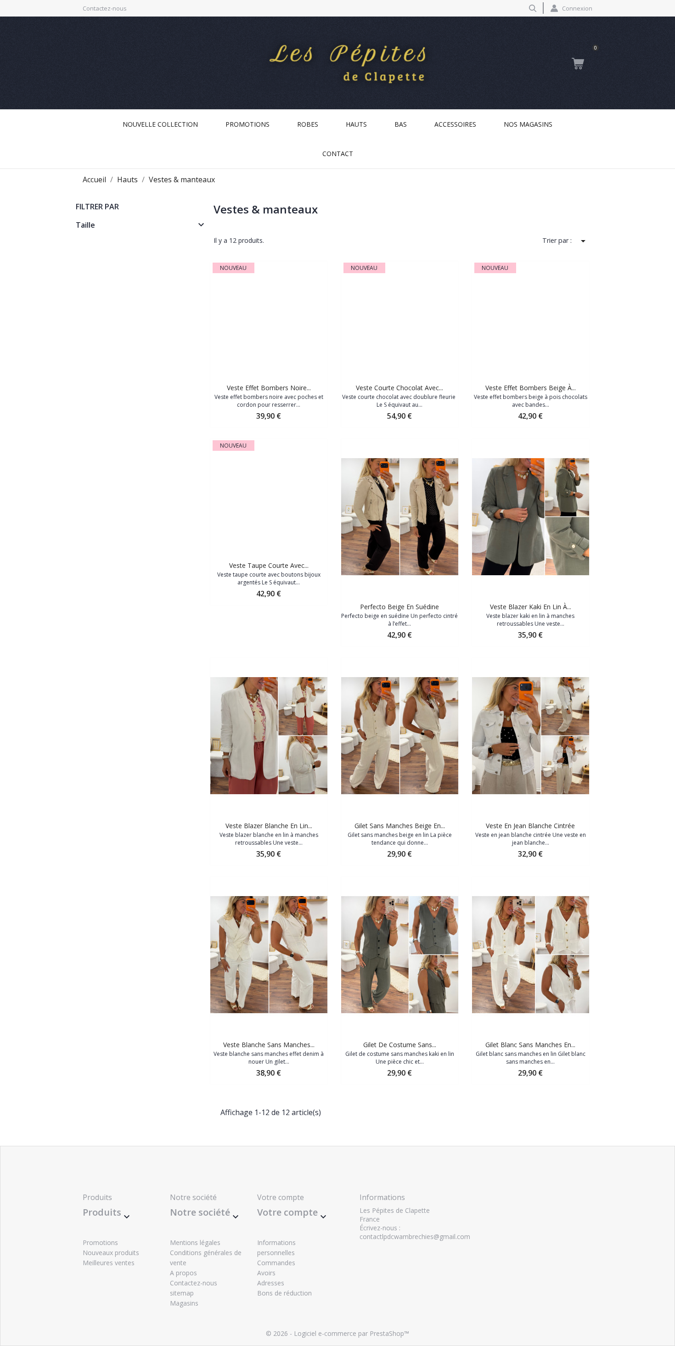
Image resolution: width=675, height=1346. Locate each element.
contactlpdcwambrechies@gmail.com (415, 1236)
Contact (337, 153)
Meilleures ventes (109, 1262)
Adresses (270, 1283)
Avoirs (266, 1272)
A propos (183, 1272)
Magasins (184, 1303)
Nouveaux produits (111, 1252)
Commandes (276, 1262)
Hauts (356, 124)
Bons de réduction (284, 1293)
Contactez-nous (105, 8)
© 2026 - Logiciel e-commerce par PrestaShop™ (337, 1333)
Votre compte (280, 1197)
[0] (577, 63)
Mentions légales (195, 1242)
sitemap (182, 1293)
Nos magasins (528, 124)
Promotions (247, 124)
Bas (400, 124)
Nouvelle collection (160, 124)
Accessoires (455, 124)
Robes (307, 124)
